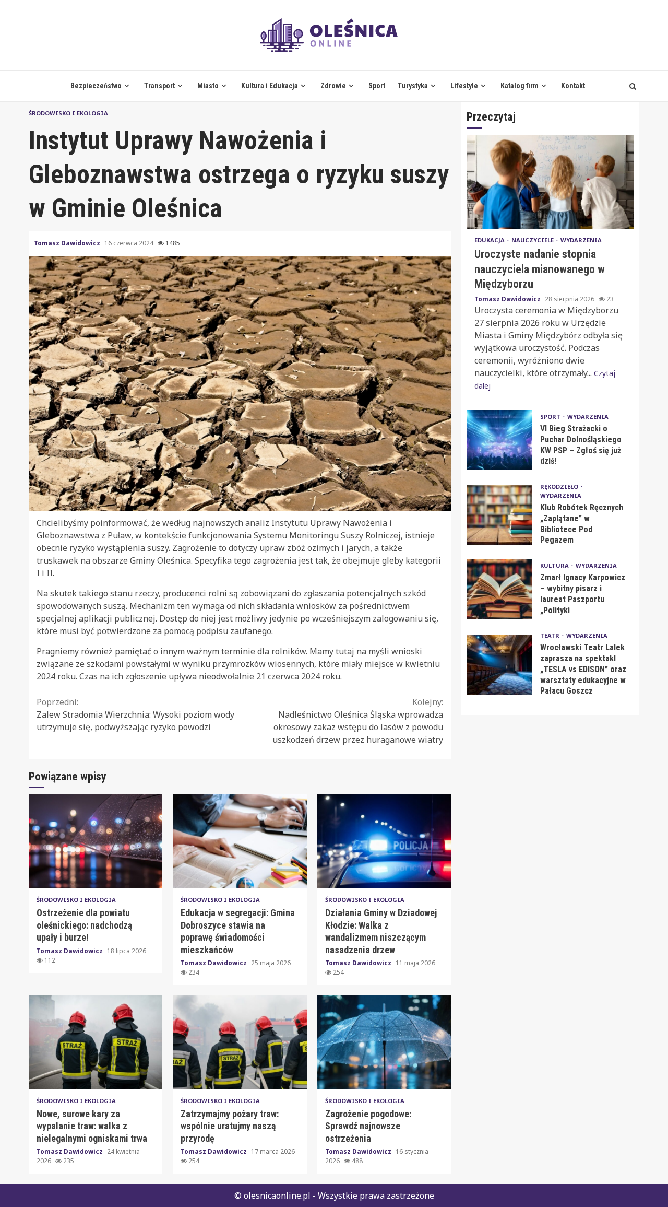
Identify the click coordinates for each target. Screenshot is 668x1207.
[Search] (632, 86)
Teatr (550, 636)
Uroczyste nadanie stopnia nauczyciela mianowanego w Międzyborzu (550, 182)
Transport (159, 85)
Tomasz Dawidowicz (68, 243)
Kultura (555, 565)
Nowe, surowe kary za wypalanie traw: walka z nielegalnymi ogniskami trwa (95, 1042)
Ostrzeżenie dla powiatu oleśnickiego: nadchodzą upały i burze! (95, 841)
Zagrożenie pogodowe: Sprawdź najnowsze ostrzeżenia (384, 1042)
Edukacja (490, 240)
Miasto (208, 85)
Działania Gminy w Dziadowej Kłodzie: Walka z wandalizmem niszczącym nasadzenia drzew (384, 841)
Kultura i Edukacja (269, 85)
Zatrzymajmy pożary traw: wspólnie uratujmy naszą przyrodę (239, 1042)
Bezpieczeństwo (96, 85)
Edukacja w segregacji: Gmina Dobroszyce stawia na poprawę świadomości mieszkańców (239, 841)
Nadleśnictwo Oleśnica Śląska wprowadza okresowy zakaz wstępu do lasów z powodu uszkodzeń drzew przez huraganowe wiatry (357, 720)
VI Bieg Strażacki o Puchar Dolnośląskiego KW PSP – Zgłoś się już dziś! (499, 440)
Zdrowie (333, 85)
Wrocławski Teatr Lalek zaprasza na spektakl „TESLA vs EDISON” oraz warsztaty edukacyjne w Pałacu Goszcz (499, 665)
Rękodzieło (560, 486)
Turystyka (413, 85)
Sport (376, 85)
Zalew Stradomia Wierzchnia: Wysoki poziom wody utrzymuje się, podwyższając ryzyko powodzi (135, 714)
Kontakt (573, 85)
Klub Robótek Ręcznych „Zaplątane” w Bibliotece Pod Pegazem (499, 515)
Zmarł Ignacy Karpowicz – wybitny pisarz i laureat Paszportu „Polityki (499, 589)
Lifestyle (464, 85)
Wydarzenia (581, 240)
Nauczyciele (533, 240)
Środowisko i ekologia (68, 113)
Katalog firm (519, 85)
